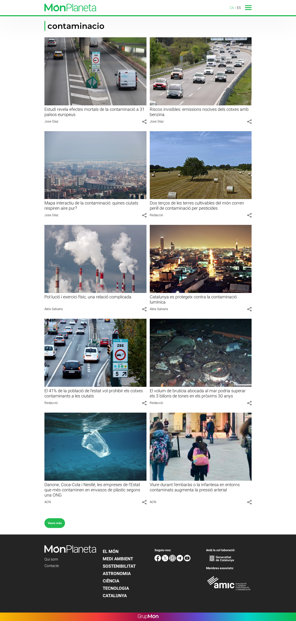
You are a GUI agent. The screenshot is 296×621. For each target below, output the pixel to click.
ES (239, 8)
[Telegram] (180, 560)
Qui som (51, 559)
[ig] (173, 560)
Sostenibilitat (119, 566)
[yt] (187, 560)
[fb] (158, 560)
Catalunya (115, 595)
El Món (111, 551)
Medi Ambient (118, 558)
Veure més (55, 523)
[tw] (165, 560)
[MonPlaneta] (48, 14)
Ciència (111, 580)
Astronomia (117, 573)
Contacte (51, 566)
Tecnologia (116, 588)
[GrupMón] (148, 617)
